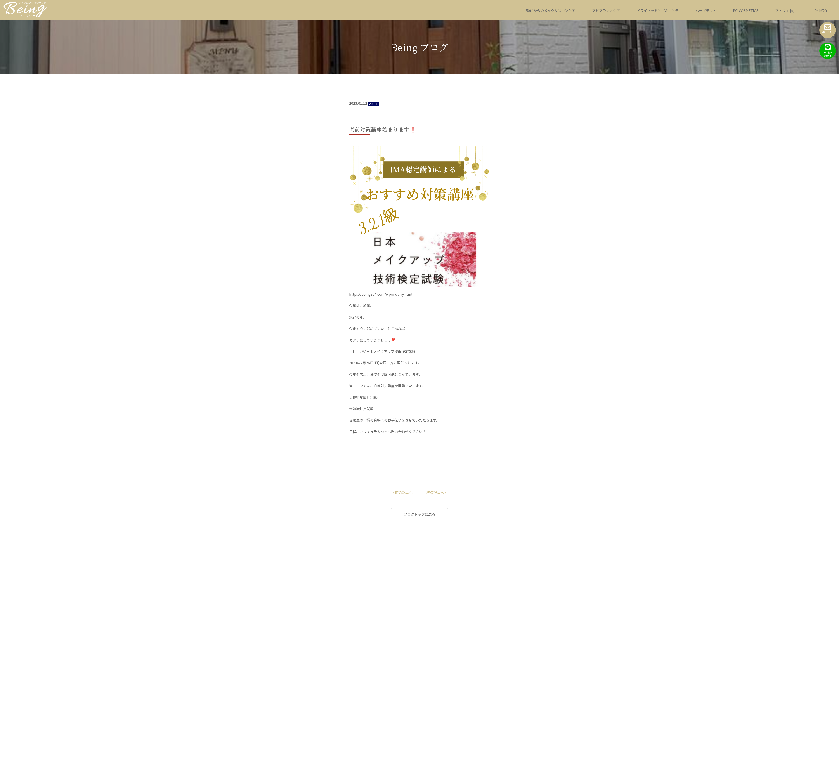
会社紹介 (820, 10)
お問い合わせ (827, 32)
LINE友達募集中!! (827, 54)
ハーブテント (705, 10)
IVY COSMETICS (745, 10)
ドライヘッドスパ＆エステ (658, 10)
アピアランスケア (606, 10)
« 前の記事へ (402, 492)
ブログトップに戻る (419, 514)
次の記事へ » (436, 492)
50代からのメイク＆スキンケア (550, 10)
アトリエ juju (786, 10)
